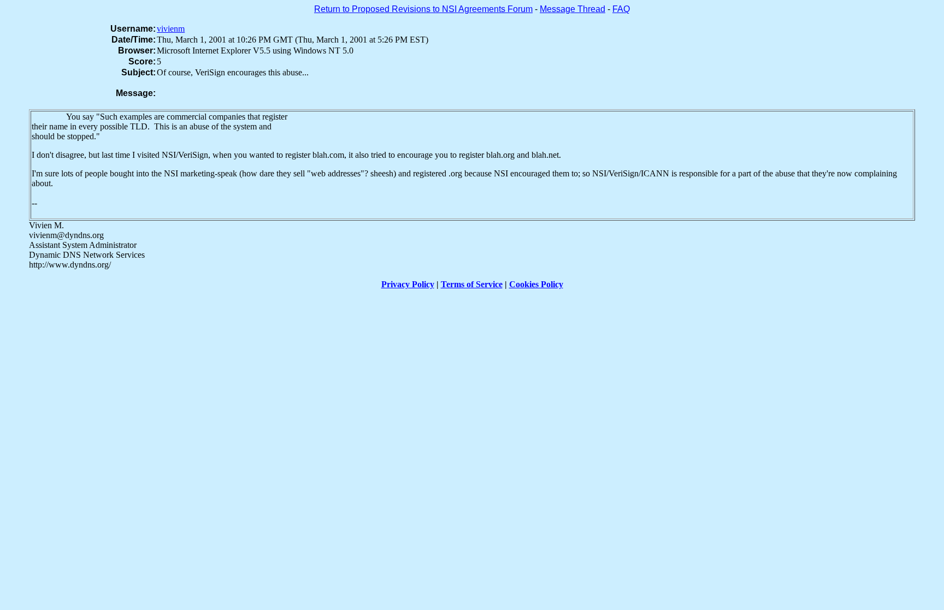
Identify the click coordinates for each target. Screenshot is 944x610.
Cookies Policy (536, 284)
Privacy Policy (407, 284)
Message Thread (572, 9)
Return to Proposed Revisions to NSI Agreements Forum (423, 9)
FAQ (621, 9)
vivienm (171, 28)
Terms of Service (472, 284)
